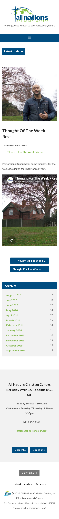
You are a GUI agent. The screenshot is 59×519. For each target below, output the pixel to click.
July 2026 (11, 300)
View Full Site (29, 473)
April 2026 (12, 315)
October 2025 (14, 345)
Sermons (41, 484)
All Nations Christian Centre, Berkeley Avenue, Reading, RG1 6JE (29, 389)
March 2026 (13, 320)
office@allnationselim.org (32, 430)
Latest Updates (13, 51)
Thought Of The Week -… (31, 260)
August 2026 (13, 295)
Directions (39, 449)
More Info (20, 449)
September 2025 (16, 350)
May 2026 (12, 310)
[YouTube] (34, 440)
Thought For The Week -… (28, 269)
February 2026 (14, 325)
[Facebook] (25, 440)
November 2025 (15, 340)
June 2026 (12, 305)
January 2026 (14, 330)
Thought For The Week (21, 151)
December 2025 (15, 335)
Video (39, 151)
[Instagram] (29, 440)
